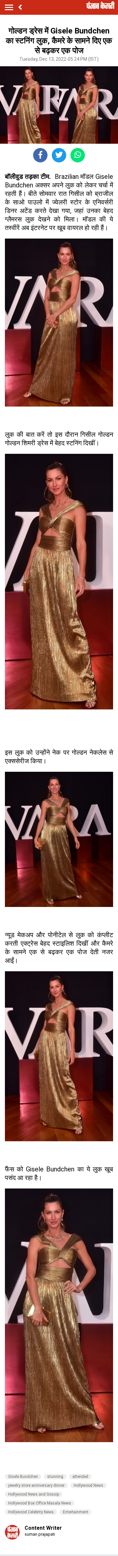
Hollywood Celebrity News (31, 1512)
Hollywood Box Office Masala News (39, 1503)
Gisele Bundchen (23, 1476)
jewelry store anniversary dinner (36, 1485)
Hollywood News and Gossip (33, 1494)
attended (80, 1476)
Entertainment (75, 1512)
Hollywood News (88, 1485)
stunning (55, 1476)
